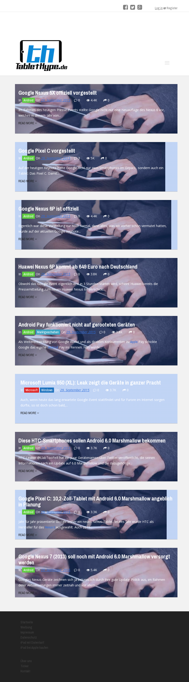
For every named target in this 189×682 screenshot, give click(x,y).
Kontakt (25, 671)
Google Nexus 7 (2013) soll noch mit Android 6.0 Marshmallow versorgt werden (94, 559)
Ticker (25, 666)
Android (28, 100)
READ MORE (26, 123)
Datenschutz (29, 637)
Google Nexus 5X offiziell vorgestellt (57, 93)
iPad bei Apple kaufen (34, 648)
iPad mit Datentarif (32, 642)
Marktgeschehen (48, 332)
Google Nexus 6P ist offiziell (48, 209)
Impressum (27, 632)
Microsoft (32, 390)
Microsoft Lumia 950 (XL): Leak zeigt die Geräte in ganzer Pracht (91, 382)
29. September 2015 (55, 100)
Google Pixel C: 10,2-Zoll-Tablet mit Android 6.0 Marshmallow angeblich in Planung (95, 501)
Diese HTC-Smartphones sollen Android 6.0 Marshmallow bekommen (91, 440)
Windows (47, 390)
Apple (134, 342)
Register (172, 8)
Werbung (26, 627)
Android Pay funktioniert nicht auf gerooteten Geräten (76, 324)
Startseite (27, 622)
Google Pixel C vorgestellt (46, 151)
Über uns (26, 661)
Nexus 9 (50, 527)
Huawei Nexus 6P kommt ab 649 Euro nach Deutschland (77, 267)
